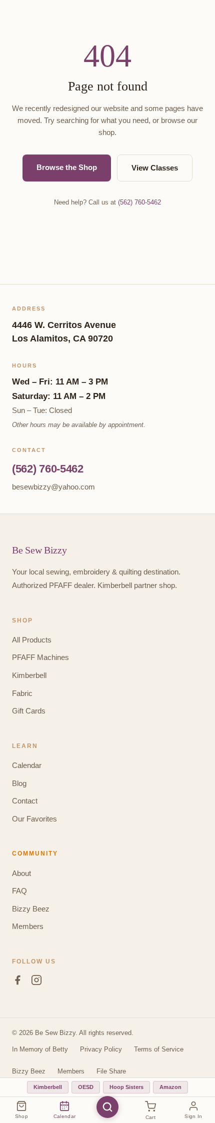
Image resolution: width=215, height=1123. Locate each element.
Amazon (171, 1087)
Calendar (27, 765)
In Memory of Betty (40, 1049)
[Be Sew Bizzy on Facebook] (17, 982)
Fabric (22, 693)
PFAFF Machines (40, 657)
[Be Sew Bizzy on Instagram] (36, 982)
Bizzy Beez (31, 908)
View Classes (155, 168)
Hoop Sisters (127, 1087)
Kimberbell (29, 675)
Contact (25, 800)
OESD (86, 1087)
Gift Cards (29, 710)
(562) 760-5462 (139, 202)
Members (28, 926)
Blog (19, 783)
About (21, 873)
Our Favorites (34, 818)
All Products (32, 640)
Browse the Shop (66, 167)
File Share (111, 1071)
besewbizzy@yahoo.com (53, 486)
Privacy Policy (101, 1049)
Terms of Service (159, 1049)
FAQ (19, 890)
